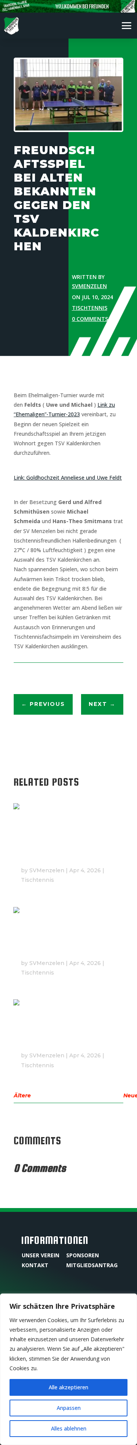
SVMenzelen (89, 286)
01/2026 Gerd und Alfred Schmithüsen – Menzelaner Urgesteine (64, 849)
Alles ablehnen (68, 1428)
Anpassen (69, 1407)
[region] (68, 1369)
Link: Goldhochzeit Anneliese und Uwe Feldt (68, 477)
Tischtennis (89, 307)
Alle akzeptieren (68, 1387)
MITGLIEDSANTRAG (92, 1265)
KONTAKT (35, 1265)
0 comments (90, 318)
